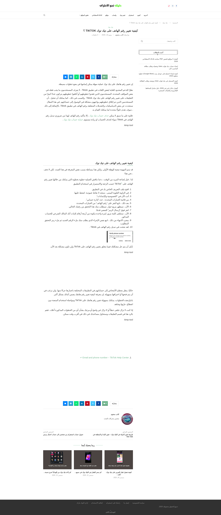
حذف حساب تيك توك (99, 115)
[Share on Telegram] (71, 77)
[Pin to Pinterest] (87, 77)
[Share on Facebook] (98, 77)
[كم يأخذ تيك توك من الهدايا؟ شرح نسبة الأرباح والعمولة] (57, 459)
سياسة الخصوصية (138, 503)
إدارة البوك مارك (82, 503)
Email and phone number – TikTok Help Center (106, 357)
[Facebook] (176, 5)
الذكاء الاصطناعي (97, 15)
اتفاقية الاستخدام (97, 503)
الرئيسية (175, 23)
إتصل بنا (126, 503)
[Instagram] (172, 5)
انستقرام (131, 15)
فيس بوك (122, 15)
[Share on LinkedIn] (82, 77)
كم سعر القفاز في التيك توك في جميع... (88, 472)
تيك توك (165, 23)
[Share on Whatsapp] (76, 77)
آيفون (138, 15)
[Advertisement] (88, 55)
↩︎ (81, 357)
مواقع (107, 15)
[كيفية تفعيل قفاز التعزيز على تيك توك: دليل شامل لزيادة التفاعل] (119, 459)
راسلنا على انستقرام (113, 503)
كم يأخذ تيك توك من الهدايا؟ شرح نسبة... (57, 472)
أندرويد (146, 15)
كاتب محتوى (119, 35)
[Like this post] (104, 77)
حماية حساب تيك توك (73, 119)
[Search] (44, 15)
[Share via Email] (65, 77)
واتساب (114, 15)
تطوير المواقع (85, 15)
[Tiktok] (168, 5)
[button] (88, 482)
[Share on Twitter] (93, 77)
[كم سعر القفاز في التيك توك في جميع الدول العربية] (88, 459)
